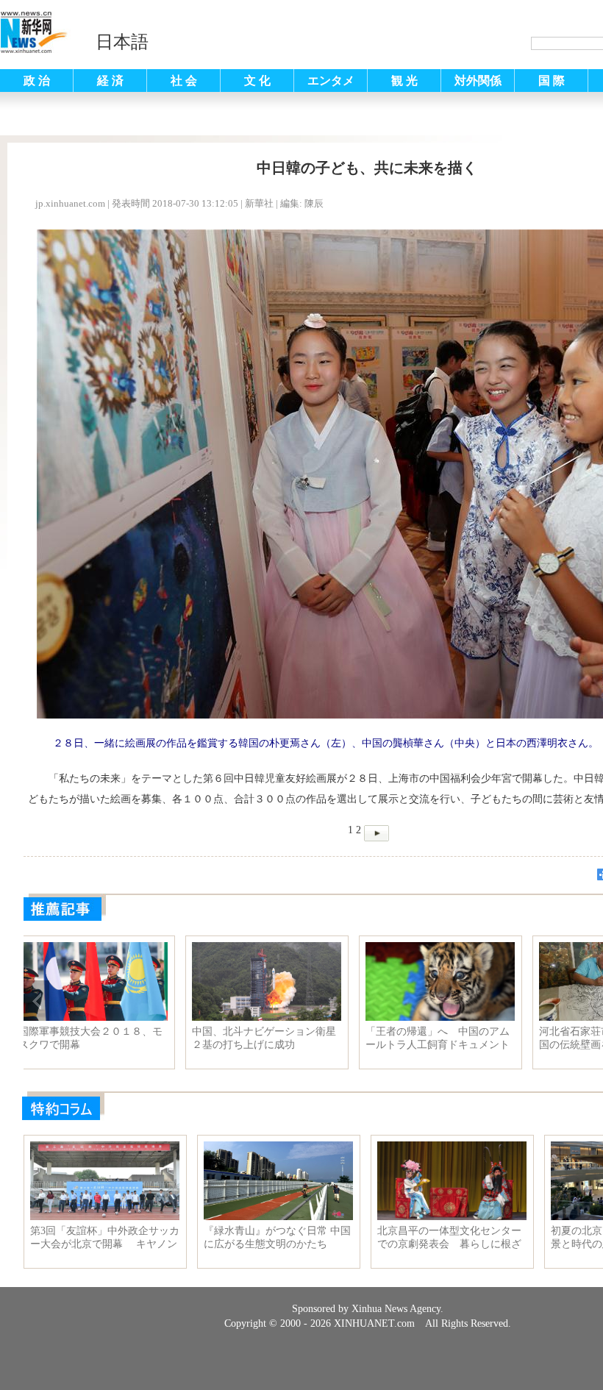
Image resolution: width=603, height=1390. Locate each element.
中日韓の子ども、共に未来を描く (277, 1038)
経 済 (110, 80)
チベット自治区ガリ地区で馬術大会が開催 (104, 1038)
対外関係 (478, 80)
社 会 (184, 80)
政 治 (37, 80)
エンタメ (330, 80)
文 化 (257, 80)
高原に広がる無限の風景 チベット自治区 (451, 1038)
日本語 (122, 41)
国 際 (551, 80)
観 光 (404, 80)
